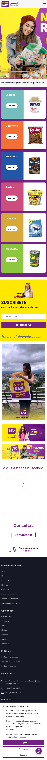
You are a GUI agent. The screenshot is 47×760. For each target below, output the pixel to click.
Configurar (23, 749)
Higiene (4, 630)
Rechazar (23, 755)
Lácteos (4, 635)
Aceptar (23, 743)
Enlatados (5, 625)
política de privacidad (24, 336)
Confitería (5, 621)
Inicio (3, 571)
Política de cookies (8, 666)
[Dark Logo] (9, 4)
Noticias (4, 585)
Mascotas (5, 644)
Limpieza (4, 639)
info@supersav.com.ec (14, 693)
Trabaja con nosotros (9, 599)
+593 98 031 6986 (25, 551)
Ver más (11, 106)
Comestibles (6, 616)
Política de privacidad (9, 657)
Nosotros (5, 576)
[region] (23, 731)
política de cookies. (19, 737)
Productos (5, 580)
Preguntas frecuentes (9, 594)
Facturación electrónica (10, 603)
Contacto (5, 589)
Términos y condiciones (10, 661)
